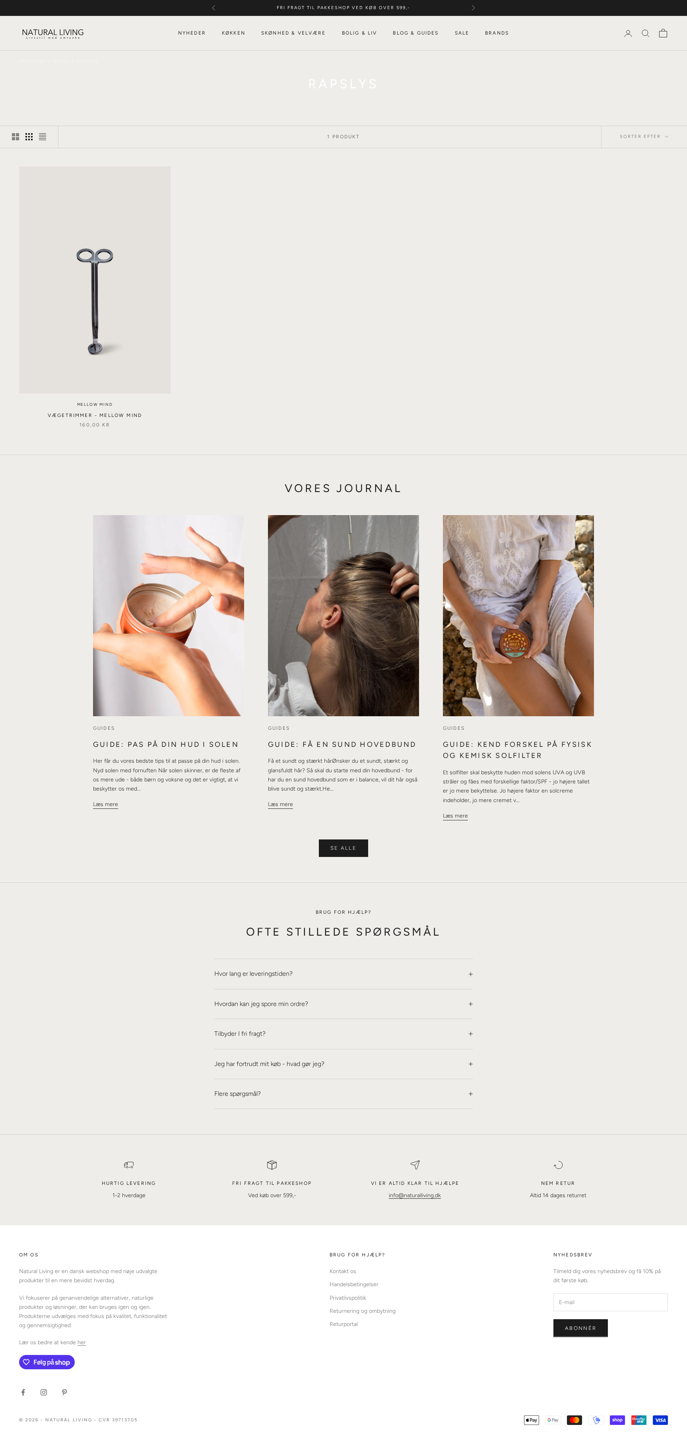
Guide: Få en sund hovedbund (342, 744)
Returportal (344, 1324)
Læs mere (105, 804)
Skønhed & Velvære (293, 33)
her (82, 1342)
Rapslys (88, 61)
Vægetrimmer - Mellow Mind (95, 415)
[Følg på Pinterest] (64, 1392)
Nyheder (192, 33)
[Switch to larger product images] (15, 136)
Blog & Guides (416, 33)
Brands (497, 33)
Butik (61, 61)
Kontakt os (343, 1271)
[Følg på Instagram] (44, 1392)
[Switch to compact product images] (42, 136)
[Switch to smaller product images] (29, 136)
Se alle (343, 848)
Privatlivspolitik (348, 1298)
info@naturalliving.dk (415, 1195)
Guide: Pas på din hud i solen (166, 744)
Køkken (233, 33)
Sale (462, 33)
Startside (32, 61)
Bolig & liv (359, 33)
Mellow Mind (95, 404)
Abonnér (580, 1328)
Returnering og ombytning (363, 1311)
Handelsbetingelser (354, 1284)
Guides (104, 728)
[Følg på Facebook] (23, 1392)
